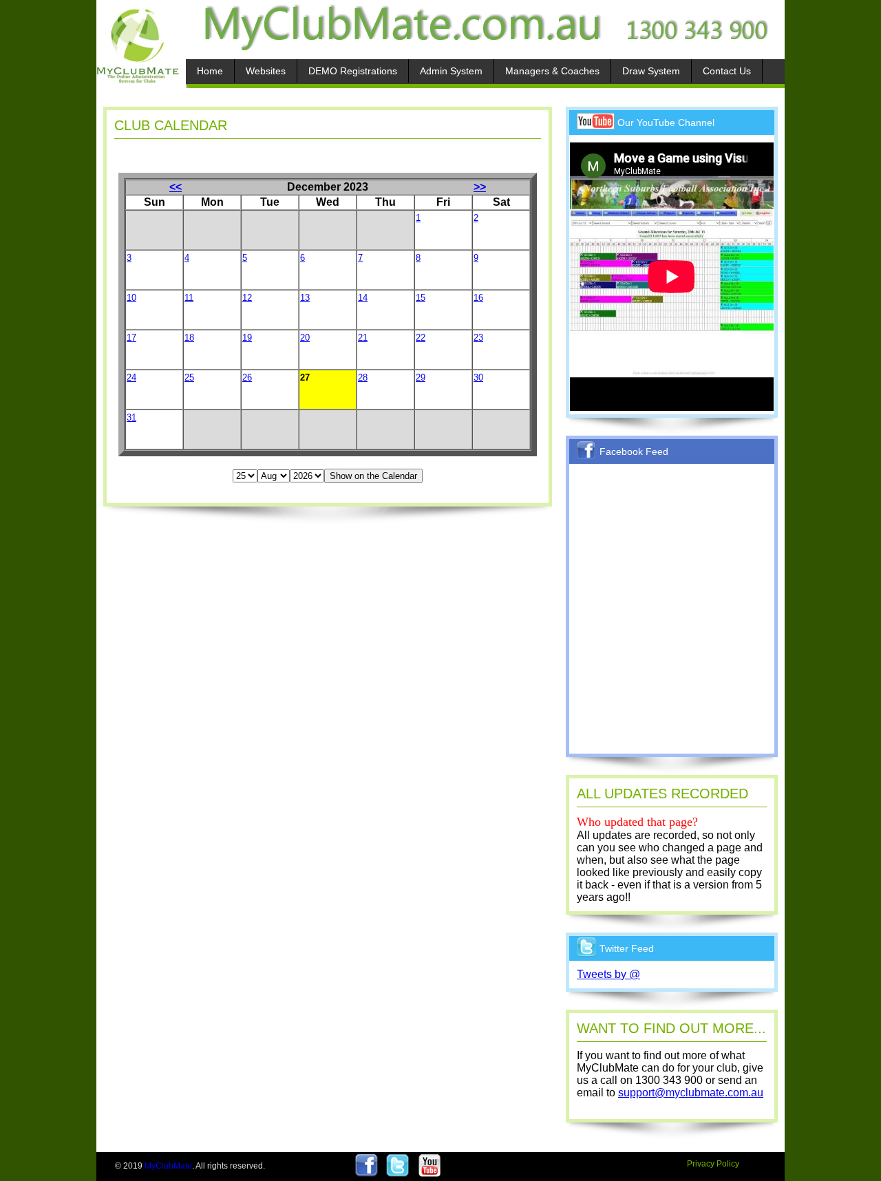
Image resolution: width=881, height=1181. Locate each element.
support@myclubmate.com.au (690, 1092)
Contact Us (727, 70)
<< (175, 187)
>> (480, 187)
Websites (266, 70)
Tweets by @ (608, 974)
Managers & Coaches (552, 70)
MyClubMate (168, 1166)
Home (210, 70)
